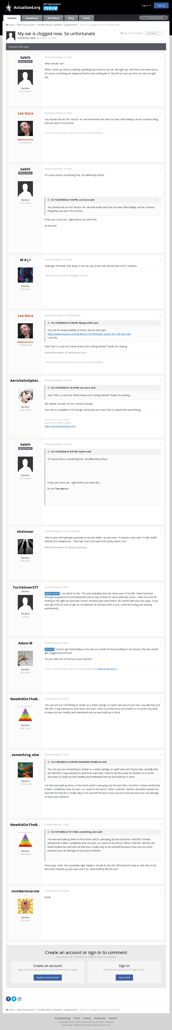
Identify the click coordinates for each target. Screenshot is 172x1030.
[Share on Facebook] (8, 998)
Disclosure (99, 1018)
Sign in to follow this (133, 33)
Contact (113, 1018)
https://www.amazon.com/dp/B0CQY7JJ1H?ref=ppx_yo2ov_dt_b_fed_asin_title (89, 334)
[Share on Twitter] (13, 998)
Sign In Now (124, 977)
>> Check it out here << (106, 668)
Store (86, 18)
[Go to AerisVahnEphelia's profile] (25, 395)
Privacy (87, 1018)
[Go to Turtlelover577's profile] (25, 602)
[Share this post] (161, 57)
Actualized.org (62, 1018)
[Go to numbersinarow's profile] (25, 906)
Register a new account (48, 977)
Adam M (25, 643)
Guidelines (32, 18)
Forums (12, 18)
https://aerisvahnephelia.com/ (60, 426)
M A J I (25, 260)
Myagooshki (86, 322)
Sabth (32, 38)
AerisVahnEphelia (25, 380)
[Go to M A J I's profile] (25, 275)
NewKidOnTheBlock (27, 699)
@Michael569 (52, 593)
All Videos (53, 18)
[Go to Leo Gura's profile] (25, 128)
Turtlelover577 (25, 587)
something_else (25, 754)
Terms (76, 1018)
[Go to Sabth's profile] (10, 35)
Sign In (145, 5)
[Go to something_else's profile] (25, 770)
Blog (71, 18)
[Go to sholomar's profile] (25, 546)
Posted (58, 57)
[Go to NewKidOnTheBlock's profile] (25, 714)
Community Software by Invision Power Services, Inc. (86, 1025)
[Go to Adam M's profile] (25, 658)
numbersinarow (25, 891)
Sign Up (161, 5)
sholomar (25, 531)
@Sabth (49, 649)
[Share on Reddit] (19, 998)
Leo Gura (84, 199)
